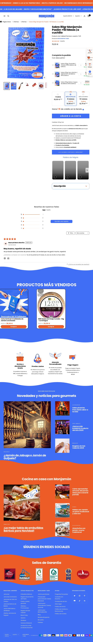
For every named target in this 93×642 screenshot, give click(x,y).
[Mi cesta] (90, 57)
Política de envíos (60, 606)
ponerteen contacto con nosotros (55, 369)
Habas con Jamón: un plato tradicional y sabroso (80, 511)
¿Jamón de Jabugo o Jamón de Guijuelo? (25, 456)
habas (74, 507)
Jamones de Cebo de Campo (10, 600)
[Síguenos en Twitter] (74, 595)
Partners (40, 622)
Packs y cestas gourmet (25, 602)
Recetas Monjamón (43, 617)
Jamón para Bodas (43, 594)
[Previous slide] (53, 170)
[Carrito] (88, 16)
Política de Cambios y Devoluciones (61, 610)
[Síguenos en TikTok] (79, 600)
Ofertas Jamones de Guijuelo (10, 614)
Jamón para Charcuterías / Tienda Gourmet (44, 605)
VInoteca (23, 620)
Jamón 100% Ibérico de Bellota (9, 609)
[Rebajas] (90, 64)
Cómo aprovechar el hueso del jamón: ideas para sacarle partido (80, 492)
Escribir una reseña (61, 221)
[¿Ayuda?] (90, 50)
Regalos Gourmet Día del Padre (27, 598)
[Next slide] (87, 170)
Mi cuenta (41, 620)
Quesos (23, 618)
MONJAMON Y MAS (63, 38)
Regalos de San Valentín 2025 (78, 447)
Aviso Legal (58, 604)
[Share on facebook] (8, 258)
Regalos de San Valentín (25, 612)
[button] (32, 214)
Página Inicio (6, 22)
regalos (75, 443)
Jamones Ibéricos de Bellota (10, 605)
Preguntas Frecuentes (61, 594)
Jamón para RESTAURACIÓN (42, 611)
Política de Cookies (60, 614)
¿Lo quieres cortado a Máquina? (70, 152)
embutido (7, 524)
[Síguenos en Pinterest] (84, 595)
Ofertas (16, 22)
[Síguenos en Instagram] (79, 595)
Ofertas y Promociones (25, 607)
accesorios (76, 405)
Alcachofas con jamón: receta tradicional (78, 530)
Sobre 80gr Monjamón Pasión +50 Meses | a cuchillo (46, 22)
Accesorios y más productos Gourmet (26, 626)
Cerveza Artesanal (26, 623)
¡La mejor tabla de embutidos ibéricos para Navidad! (23, 529)
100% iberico (76, 423)
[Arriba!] (90, 71)
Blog (39, 615)
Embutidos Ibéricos (26, 594)
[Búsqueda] (8, 16)
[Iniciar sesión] (84, 16)
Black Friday (24, 615)
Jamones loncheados (10, 597)
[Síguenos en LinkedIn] (84, 600)
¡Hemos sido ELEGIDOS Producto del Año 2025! (80, 428)
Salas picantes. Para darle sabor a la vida (80, 410)
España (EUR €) (67, 16)
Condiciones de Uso (61, 601)
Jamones (6, 594)
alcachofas (76, 525)
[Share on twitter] (5, 258)
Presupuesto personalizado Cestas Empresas (44, 599)
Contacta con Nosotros (59, 598)
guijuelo (7, 451)
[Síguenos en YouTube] (74, 600)
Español (77, 16)
